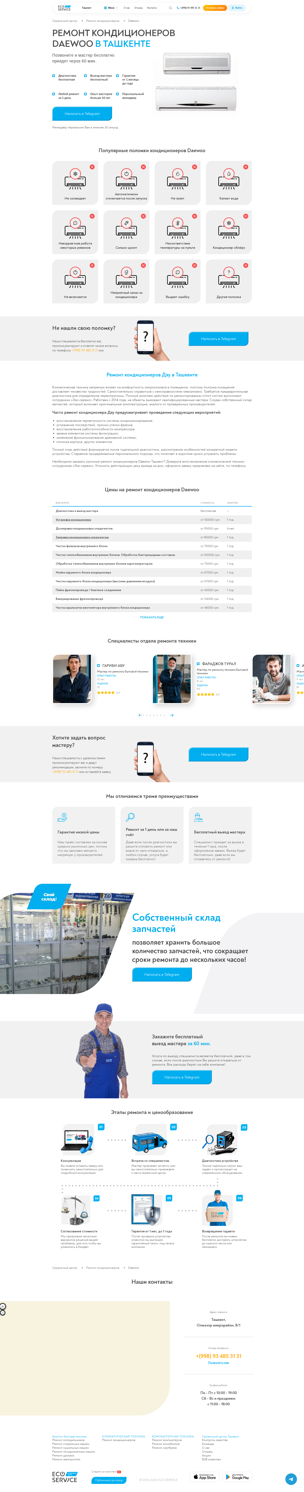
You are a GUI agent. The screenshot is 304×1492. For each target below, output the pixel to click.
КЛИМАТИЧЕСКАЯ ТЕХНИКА (123, 1436)
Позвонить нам (218, 1363)
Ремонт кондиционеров (102, 21)
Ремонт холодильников (68, 1440)
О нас (127, 8)
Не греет (177, 198)
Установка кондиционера (73, 520)
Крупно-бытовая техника (69, 1436)
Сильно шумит (126, 247)
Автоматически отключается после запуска (126, 196)
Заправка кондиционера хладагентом (82, 537)
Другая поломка (229, 297)
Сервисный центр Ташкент (220, 1436)
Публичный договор (109, 1480)
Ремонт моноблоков (166, 1444)
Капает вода (228, 198)
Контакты (152, 8)
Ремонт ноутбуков (164, 1448)
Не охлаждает (75, 198)
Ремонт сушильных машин (70, 1448)
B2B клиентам (211, 1459)
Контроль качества (214, 1440)
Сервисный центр (64, 21)
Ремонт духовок (63, 1455)
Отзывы (138, 8)
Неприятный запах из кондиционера (126, 294)
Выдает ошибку (177, 297)
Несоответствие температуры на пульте (177, 245)
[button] (152, 617)
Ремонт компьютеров (167, 1440)
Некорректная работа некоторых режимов (75, 245)
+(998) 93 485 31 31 (190, 8)
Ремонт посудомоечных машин (73, 1452)
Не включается (75, 297)
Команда (208, 1444)
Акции (206, 1455)
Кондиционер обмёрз (229, 247)
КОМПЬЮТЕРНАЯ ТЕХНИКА (173, 1436)
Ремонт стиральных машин (70, 1444)
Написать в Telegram (82, 113)
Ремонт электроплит (66, 1459)
